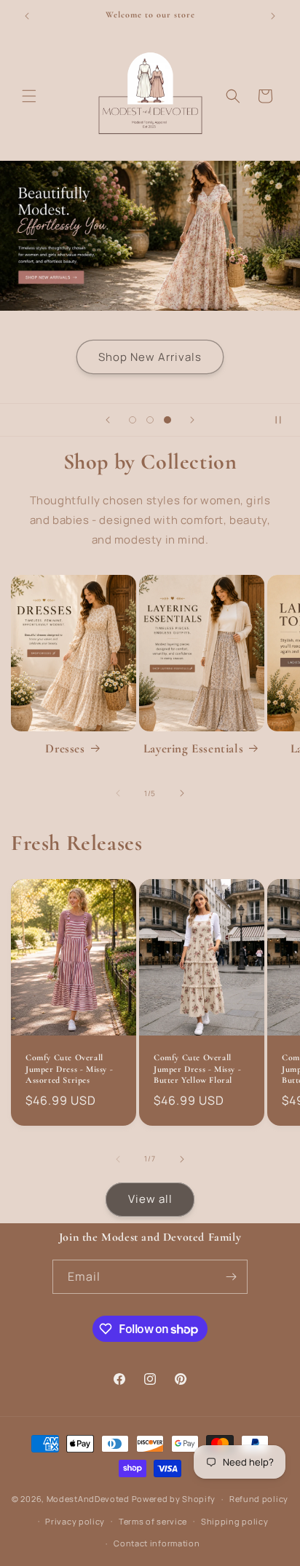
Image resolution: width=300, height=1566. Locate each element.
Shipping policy (235, 1521)
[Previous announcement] (27, 16)
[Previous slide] (108, 420)
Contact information (157, 1543)
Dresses (64, 748)
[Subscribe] (231, 1277)
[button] (29, 96)
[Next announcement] (273, 16)
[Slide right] (182, 793)
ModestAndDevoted (88, 1498)
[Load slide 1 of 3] (132, 420)
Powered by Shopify (174, 1498)
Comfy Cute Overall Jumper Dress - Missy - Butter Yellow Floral (197, 1068)
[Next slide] (192, 420)
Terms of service (153, 1521)
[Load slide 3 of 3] (167, 420)
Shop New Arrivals (150, 357)
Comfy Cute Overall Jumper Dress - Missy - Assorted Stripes (69, 1068)
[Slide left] (118, 793)
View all (150, 1199)
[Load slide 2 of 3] (150, 420)
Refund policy (258, 1498)
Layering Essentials (193, 748)
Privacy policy (75, 1521)
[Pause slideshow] (284, 420)
